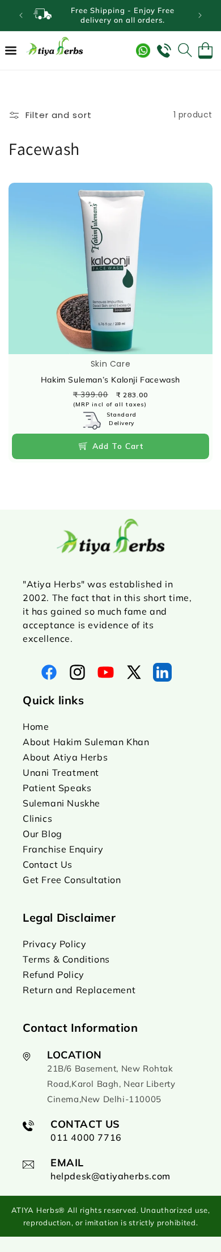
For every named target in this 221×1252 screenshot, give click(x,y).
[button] (11, 50)
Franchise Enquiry (63, 849)
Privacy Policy (54, 943)
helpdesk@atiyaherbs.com (110, 1176)
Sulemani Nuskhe (61, 803)
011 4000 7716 (86, 1137)
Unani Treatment (61, 772)
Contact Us (48, 864)
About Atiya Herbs (65, 757)
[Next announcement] (200, 15)
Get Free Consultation (72, 879)
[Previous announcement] (20, 15)
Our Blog (42, 833)
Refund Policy (53, 974)
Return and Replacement (79, 989)
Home (36, 726)
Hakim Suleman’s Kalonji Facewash (110, 379)
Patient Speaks (57, 787)
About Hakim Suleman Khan (86, 741)
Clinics (37, 818)
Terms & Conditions (66, 959)
